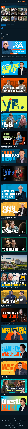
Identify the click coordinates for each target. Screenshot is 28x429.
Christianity (7, 34)
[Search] (26, 4)
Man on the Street (3, 306)
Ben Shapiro (7, 377)
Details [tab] (2, 27)
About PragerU (4, 420)
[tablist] (14, 28)
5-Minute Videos (4, 56)
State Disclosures (17, 420)
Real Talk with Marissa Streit (11, 56)
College (5, 34)
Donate (23, 1)
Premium (19, 1)
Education (2, 34)
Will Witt (7, 306)
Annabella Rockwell (7, 147)
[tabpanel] (14, 34)
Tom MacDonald (7, 324)
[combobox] (15, 59)
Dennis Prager (6, 218)
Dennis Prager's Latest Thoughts (19, 56)
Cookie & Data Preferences (23, 420)
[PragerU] (3, 1)
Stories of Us (2, 147)
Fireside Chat (2, 218)
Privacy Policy (8, 420)
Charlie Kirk (7, 77)
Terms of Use (12, 420)
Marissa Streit (10, 236)
